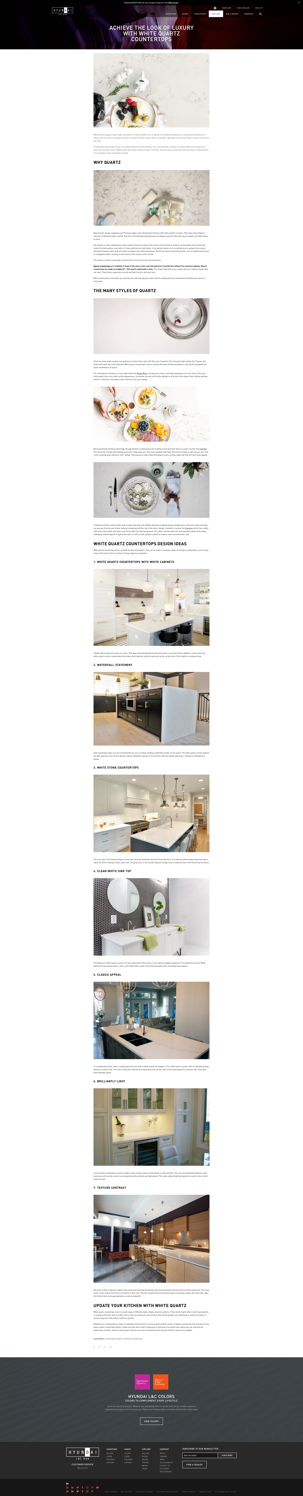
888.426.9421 (83, 1468)
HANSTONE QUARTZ (114, 1338)
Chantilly (203, 449)
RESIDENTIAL (137, 1338)
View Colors (151, 1421)
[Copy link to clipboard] (110, 1347)
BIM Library (173, 2)
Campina (189, 528)
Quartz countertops (102, 266)
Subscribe (227, 1455)
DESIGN (127, 1338)
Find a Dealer (194, 1464)
